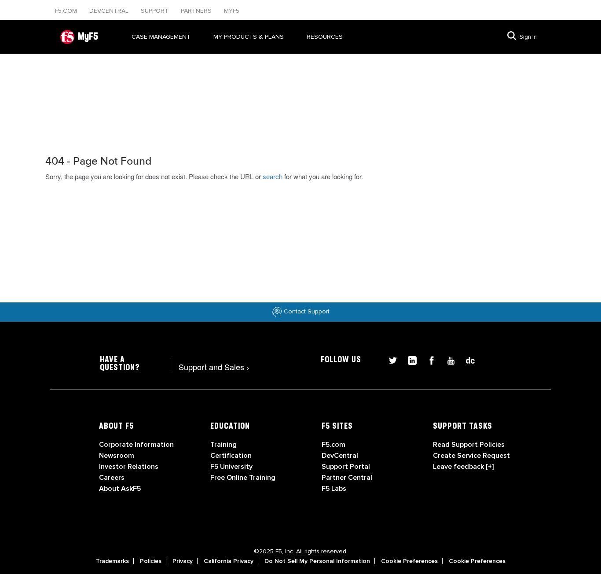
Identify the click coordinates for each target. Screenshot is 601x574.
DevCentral (340, 455)
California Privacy (228, 561)
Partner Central (347, 477)
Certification (231, 455)
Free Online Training (242, 477)
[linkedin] (408, 359)
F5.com (67, 11)
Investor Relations (128, 466)
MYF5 (231, 11)
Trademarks (112, 561)
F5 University (231, 466)
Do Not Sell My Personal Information (317, 561)
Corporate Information (136, 444)
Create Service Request (471, 455)
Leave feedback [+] (463, 466)
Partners (197, 11)
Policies (150, 561)
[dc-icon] (466, 359)
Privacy (182, 561)
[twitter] (389, 359)
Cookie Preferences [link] (409, 561)
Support (155, 11)
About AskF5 (120, 488)
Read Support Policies (469, 444)
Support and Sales (214, 367)
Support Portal (346, 466)
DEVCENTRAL (109, 11)
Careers (112, 477)
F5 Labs (334, 488)
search (272, 176)
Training (223, 444)
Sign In (528, 36)
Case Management (161, 36)
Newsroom (116, 455)
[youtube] (447, 359)
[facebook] (428, 359)
